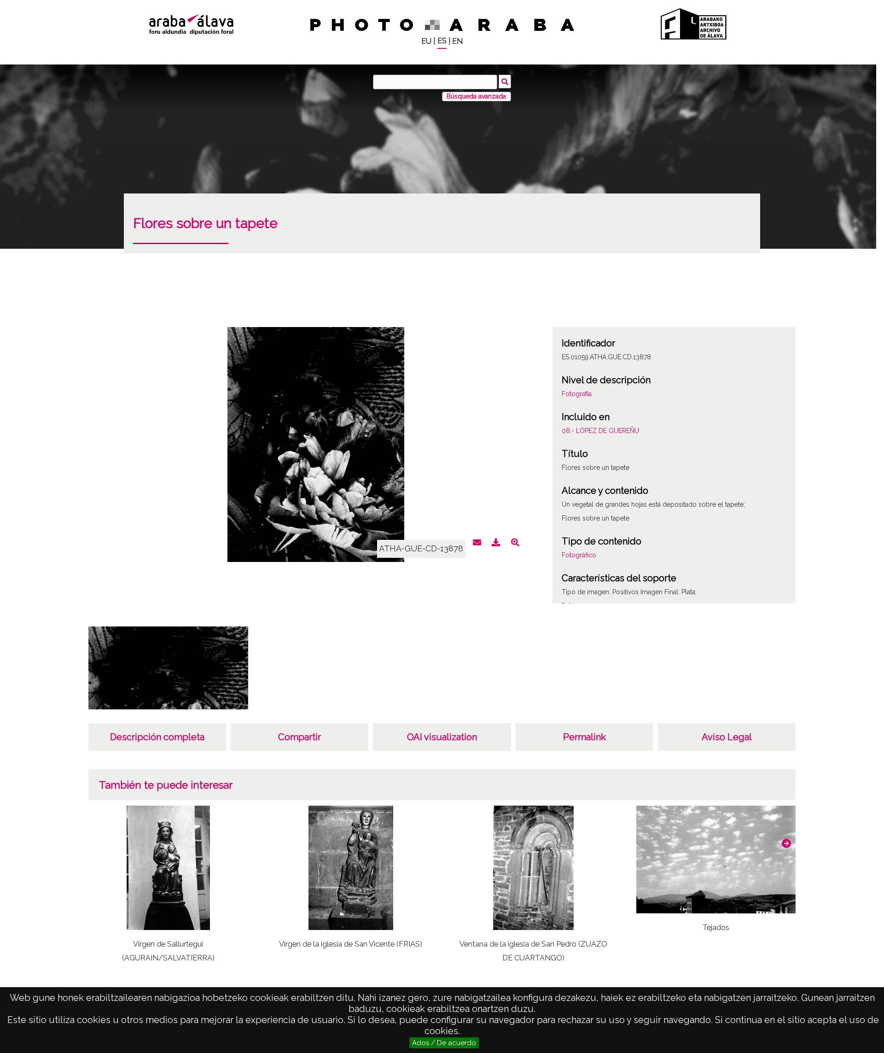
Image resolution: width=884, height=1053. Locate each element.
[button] (786, 843)
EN (457, 41)
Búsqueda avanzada (476, 96)
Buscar (505, 81)
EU (426, 41)
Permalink (584, 737)
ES (442, 40)
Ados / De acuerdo (444, 1043)
